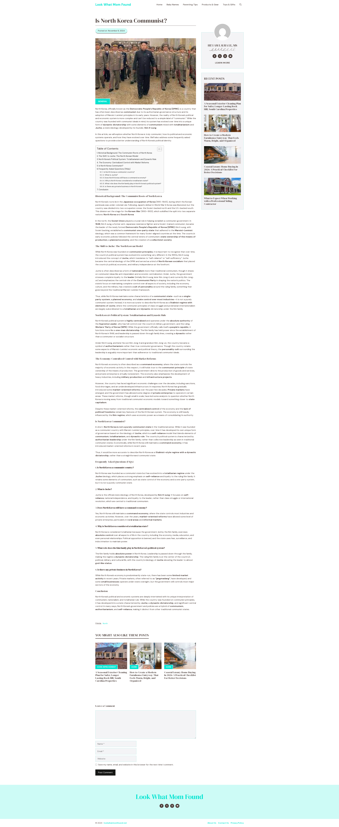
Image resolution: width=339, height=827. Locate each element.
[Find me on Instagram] (225, 56)
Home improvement (106, 667)
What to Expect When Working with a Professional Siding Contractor (220, 201)
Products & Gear (210, 4)
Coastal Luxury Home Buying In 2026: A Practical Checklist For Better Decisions (180, 675)
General (102, 101)
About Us (212, 823)
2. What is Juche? (110, 175)
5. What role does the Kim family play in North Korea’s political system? (132, 183)
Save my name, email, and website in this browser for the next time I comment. (135, 764)
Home (159, 4)
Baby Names (173, 4)
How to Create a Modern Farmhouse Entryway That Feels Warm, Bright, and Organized (144, 677)
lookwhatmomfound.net (115, 823)
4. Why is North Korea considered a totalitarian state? (125, 181)
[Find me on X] (220, 56)
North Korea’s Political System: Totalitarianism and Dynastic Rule (127, 159)
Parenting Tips (190, 4)
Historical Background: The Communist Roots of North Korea (125, 153)
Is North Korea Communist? (111, 166)
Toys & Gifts (229, 4)
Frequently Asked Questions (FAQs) (114, 169)
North (105, 623)
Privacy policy (237, 823)
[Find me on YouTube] (230, 56)
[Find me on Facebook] (215, 56)
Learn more (222, 62)
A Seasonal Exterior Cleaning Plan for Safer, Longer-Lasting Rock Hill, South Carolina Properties (111, 677)
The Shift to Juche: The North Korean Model (118, 156)
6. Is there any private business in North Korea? (122, 186)
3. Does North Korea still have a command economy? (124, 178)
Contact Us (223, 823)
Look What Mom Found (113, 5)
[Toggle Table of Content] (158, 149)
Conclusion (103, 189)
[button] (240, 4)
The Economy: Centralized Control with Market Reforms (124, 162)
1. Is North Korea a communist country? (118, 172)
